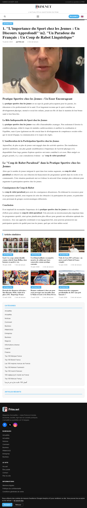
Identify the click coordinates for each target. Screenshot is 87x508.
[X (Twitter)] (10, 425)
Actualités (8, 311)
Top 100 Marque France (13, 356)
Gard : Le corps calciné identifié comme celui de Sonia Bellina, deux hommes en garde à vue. (15, 260)
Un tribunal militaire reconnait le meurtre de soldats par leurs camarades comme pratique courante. (42, 261)
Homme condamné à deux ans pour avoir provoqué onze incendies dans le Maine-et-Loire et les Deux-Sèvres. (43, 292)
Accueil (5, 466)
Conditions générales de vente (13, 491)
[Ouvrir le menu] (38, 16)
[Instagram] (15, 425)
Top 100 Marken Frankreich (14, 367)
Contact (5, 473)
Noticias (8, 318)
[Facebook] (5, 425)
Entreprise (8, 333)
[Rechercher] (5, 16)
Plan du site (7, 476)
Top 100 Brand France (12, 360)
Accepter (7, 505)
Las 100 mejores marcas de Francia (17, 363)
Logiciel (7, 348)
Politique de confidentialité (12, 488)
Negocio (8, 341)
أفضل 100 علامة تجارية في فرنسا (16, 382)
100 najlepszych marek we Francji (17, 375)
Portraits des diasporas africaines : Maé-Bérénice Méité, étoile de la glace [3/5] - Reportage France (15, 292)
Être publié (6, 469)
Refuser (18, 505)
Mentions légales (8, 485)
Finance (7, 352)
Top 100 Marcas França (13, 379)
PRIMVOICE (9, 330)
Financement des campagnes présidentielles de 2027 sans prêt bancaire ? (70, 292)
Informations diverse (12, 345)
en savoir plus (18, 500)
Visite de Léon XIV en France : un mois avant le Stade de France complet (70, 260)
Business (8, 326)
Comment (8, 322)
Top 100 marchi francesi (13, 371)
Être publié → (74, 16)
